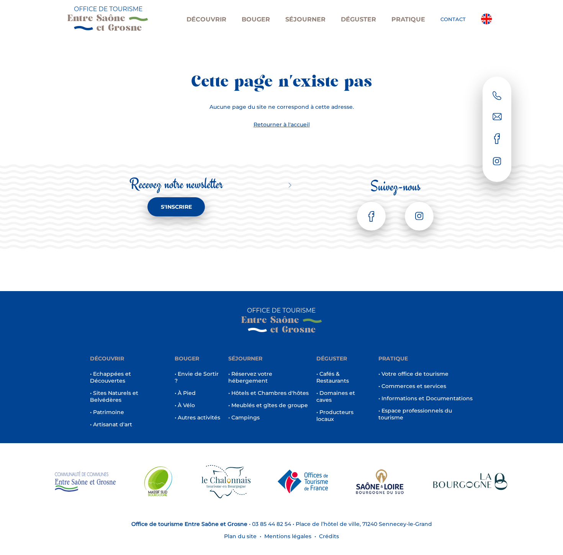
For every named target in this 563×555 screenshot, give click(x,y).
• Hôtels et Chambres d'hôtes (268, 393)
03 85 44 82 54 (271, 524)
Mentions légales (287, 536)
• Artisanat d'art (111, 424)
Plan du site (240, 536)
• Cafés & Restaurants (332, 377)
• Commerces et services (412, 386)
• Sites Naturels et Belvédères (114, 396)
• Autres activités (197, 417)
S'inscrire (176, 206)
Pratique (408, 19)
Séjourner (305, 19)
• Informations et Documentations (425, 398)
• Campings (244, 417)
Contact (453, 19)
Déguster (358, 19)
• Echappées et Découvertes (110, 377)
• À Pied (185, 393)
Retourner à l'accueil (282, 124)
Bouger (256, 19)
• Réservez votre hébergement (250, 377)
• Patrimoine (107, 412)
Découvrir (206, 19)
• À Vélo (185, 405)
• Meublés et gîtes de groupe (268, 405)
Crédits (329, 536)
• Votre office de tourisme (413, 373)
